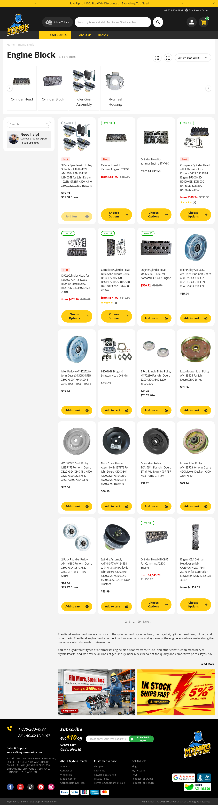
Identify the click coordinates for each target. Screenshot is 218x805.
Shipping (99, 766)
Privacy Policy (101, 778)
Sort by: (182, 57)
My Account (138, 770)
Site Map (35, 801)
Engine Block (26, 44)
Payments (99, 770)
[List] (168, 57)
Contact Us (66, 770)
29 (139, 622)
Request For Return (143, 782)
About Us (65, 766)
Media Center (68, 778)
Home (11, 44)
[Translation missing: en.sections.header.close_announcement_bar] (213, 3)
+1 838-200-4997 (173, 10)
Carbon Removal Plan (72, 782)
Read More (207, 664)
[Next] (182, 3)
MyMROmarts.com (17, 801)
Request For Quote (142, 778)
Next (146, 621)
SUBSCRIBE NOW (143, 739)
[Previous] (35, 3)
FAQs (134, 774)
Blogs (135, 766)
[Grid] (157, 57)
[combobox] (29, 124)
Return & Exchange (105, 774)
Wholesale (66, 774)
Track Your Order (199, 10)
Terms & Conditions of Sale (109, 782)
